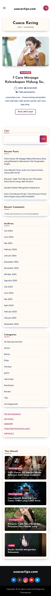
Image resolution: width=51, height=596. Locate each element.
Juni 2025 (9, 293)
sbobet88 (8, 424)
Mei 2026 (8, 243)
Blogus (39, 589)
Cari (6, 131)
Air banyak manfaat (13, 342)
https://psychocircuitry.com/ (17, 428)
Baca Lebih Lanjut (25, 112)
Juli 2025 (8, 287)
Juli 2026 (8, 231)
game (6, 373)
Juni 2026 (9, 237)
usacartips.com (25, 9)
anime (7, 348)
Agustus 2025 (10, 280)
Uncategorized (11, 404)
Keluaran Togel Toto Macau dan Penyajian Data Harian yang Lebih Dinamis (23, 180)
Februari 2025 (10, 312)
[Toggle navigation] (4, 8)
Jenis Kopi (8, 379)
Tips (6, 398)
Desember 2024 (11, 324)
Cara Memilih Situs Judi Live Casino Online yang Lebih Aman (23, 171)
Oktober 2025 (10, 274)
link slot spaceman (12, 414)
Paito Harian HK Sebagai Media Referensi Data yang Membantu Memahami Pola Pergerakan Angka (25, 161)
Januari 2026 (10, 256)
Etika (6, 360)
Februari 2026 (10, 249)
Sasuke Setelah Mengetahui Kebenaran (22, 188)
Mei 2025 (8, 299)
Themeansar (25, 592)
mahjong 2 (9, 433)
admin (20, 88)
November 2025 (11, 268)
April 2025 (9, 305)
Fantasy (8, 367)
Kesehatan (25, 73)
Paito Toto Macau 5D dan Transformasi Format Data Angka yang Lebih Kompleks (25, 195)
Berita (7, 354)
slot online (8, 419)
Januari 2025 (10, 318)
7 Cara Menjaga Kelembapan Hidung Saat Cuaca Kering (25, 82)
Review (7, 391)
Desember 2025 (11, 262)
